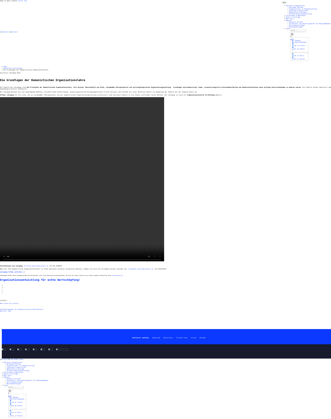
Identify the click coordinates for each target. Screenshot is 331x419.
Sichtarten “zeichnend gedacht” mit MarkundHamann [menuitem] (27, 380)
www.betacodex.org (117, 275)
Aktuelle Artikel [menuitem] (14, 379)
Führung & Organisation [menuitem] (12, 362)
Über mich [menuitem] (7, 375)
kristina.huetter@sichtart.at (36, 266)
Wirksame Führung (296, 7)
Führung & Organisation (295, 5)
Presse (193, 338)
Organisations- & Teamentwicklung (303, 9)
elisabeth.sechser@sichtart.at (140, 269)
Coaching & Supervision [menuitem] (16, 367)
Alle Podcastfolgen (297, 25)
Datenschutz (168, 338)
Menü (284, 2)
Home (5, 66)
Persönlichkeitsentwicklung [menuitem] (18, 370)
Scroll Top (22, 1)
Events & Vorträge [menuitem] (10, 374)
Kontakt (203, 338)
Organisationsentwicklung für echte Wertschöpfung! (40, 279)
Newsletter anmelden (140, 338)
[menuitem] (5, 385)
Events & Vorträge (293, 17)
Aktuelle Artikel (296, 22)
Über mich (290, 19)
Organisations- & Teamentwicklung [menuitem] (20, 365)
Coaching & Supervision (298, 10)
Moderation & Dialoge (297, 12)
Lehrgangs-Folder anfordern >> (12, 272)
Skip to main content (8, 1)
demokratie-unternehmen (12, 68)
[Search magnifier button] (292, 34)
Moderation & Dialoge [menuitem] (15, 369)
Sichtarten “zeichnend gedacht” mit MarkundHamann (310, 23)
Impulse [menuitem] (6, 377)
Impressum (156, 338)
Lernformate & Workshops (296, 15)
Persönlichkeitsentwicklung (300, 14)
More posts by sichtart (9, 303)
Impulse (289, 20)
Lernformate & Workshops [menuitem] (13, 372)
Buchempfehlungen (296, 27)
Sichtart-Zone (182, 338)
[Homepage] (9, 32)
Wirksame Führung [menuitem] (14, 364)
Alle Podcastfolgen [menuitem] (14, 382)
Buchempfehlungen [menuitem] (14, 384)
